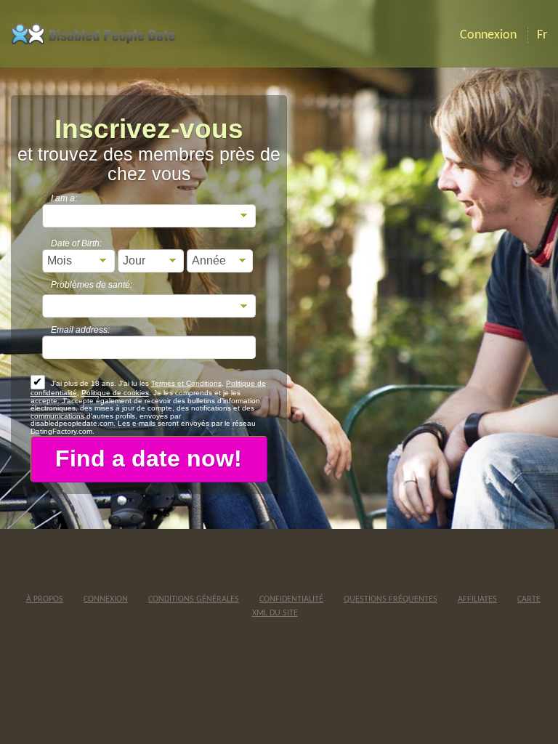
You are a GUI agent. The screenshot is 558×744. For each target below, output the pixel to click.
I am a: (64, 198)
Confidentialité (291, 599)
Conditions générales (193, 599)
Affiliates (477, 599)
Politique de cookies (115, 393)
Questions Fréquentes (390, 599)
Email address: (80, 330)
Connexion (106, 599)
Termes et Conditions (186, 383)
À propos (44, 599)
